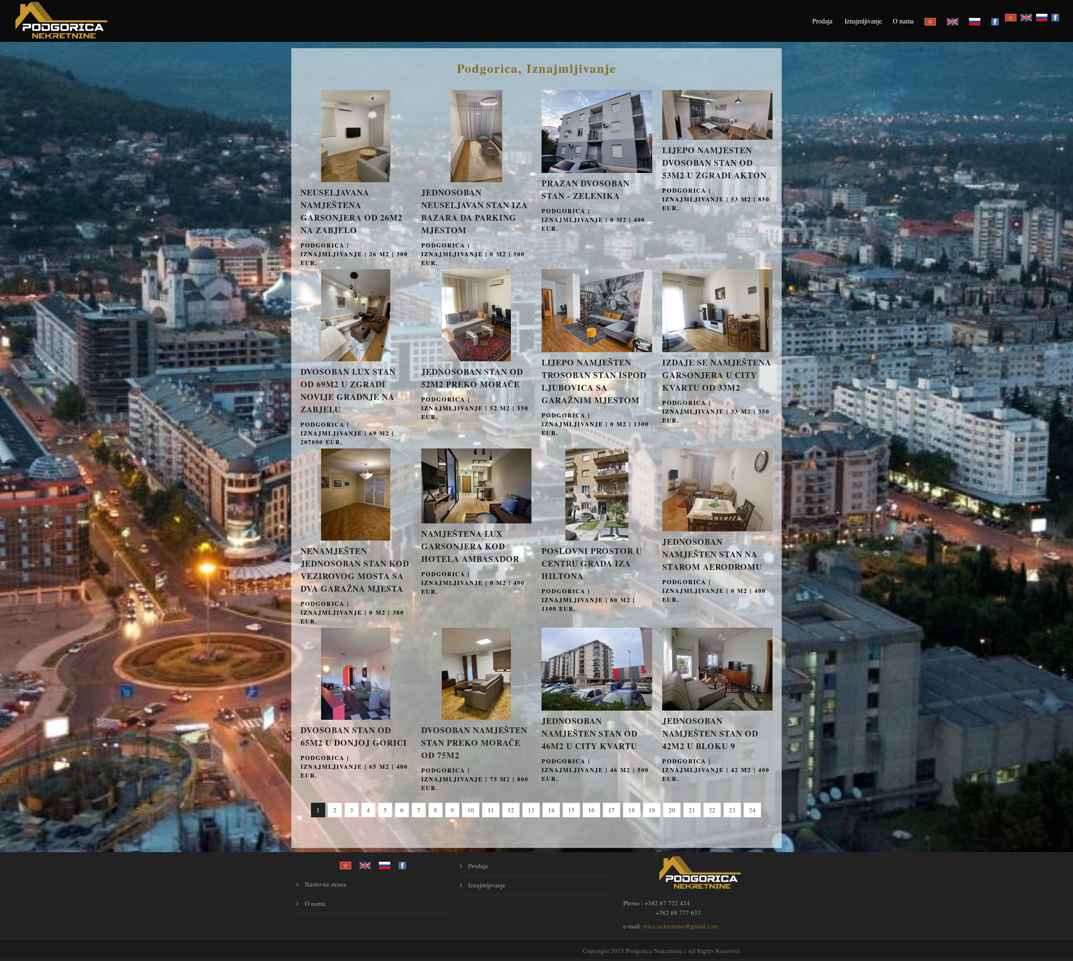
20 (672, 810)
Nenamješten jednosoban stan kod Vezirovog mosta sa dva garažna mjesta (355, 570)
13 (531, 810)
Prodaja (822, 20)
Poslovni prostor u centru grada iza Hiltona (592, 563)
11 (490, 810)
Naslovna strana (325, 884)
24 (752, 810)
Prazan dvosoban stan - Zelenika (586, 189)
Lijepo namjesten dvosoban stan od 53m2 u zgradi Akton (714, 162)
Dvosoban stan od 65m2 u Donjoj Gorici (354, 736)
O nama (903, 20)
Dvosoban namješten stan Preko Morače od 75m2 (474, 742)
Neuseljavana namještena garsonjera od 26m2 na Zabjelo (351, 211)
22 (712, 810)
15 (571, 810)
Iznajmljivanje (863, 20)
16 (591, 810)
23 (732, 810)
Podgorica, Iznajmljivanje (536, 68)
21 (692, 810)
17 (611, 810)
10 (470, 810)
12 (511, 810)
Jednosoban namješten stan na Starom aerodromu (712, 554)
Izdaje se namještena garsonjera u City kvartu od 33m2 (716, 375)
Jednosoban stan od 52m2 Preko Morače (472, 378)
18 (631, 810)
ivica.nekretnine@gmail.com (680, 926)
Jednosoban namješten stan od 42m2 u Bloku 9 (710, 733)
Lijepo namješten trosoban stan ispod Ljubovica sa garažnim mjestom (594, 381)
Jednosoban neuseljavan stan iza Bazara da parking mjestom (474, 211)
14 (551, 810)
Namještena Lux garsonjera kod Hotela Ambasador (470, 546)
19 (651, 810)
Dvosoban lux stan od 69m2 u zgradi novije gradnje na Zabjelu (348, 390)
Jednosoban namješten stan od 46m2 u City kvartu (590, 733)
